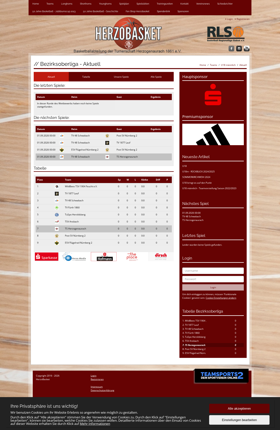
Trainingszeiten (165, 3)
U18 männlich (228, 65)
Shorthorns (85, 3)
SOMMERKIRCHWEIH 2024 (196, 177)
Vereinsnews (203, 3)
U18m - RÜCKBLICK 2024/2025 (198, 171)
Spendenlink (163, 11)
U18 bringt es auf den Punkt (197, 182)
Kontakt (184, 3)
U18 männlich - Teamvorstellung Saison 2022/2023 (209, 188)
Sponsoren (183, 11)
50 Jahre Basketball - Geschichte (100, 11)
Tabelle (86, 76)
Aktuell (243, 65)
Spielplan (124, 3)
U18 (184, 166)
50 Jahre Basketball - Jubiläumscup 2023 (53, 11)
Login (229, 19)
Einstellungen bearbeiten (239, 420)
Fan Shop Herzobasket (137, 11)
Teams (50, 3)
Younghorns (105, 3)
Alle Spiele (156, 76)
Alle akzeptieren (239, 408)
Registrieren (243, 19)
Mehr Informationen (95, 423)
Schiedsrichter (225, 3)
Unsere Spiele (121, 76)
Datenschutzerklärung (102, 390)
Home (35, 3)
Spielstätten (143, 3)
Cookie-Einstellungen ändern (221, 297)
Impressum (97, 386)
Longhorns (66, 3)
